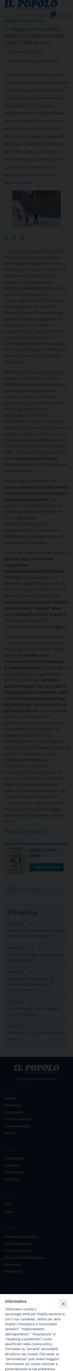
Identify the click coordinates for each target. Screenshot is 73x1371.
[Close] (63, 1303)
